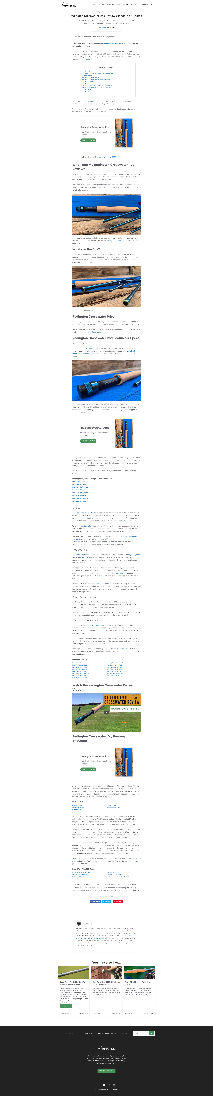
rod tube (85, 257)
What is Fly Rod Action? (80, 874)
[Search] (151, 1033)
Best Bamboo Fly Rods (80, 678)
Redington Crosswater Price (90, 77)
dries (138, 555)
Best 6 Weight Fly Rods (80, 495)
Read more (66, 1006)
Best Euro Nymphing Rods (115, 673)
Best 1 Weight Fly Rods (80, 481)
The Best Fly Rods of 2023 (105, 157)
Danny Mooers (102, 27)
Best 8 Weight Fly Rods (80, 501)
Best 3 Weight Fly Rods (80, 487)
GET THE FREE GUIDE (106, 1071)
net (110, 529)
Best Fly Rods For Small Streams (117, 671)
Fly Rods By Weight (88, 81)
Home (88, 12)
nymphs (132, 555)
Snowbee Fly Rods (78, 807)
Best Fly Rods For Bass (114, 667)
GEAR (118, 4)
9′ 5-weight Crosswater (93, 101)
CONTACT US (89, 1033)
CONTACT (145, 4)
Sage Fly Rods (111, 805)
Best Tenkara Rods (112, 675)
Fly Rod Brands (86, 89)
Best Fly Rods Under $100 (81, 671)
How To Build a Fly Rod (114, 874)
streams (96, 584)
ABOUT (137, 4)
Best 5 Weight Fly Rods (80, 493)
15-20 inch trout (112, 539)
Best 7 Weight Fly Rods (80, 498)
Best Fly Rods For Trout (114, 669)
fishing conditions (114, 241)
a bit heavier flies (129, 521)
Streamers (76, 605)
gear (137, 51)
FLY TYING (101, 4)
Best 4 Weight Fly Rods (80, 490)
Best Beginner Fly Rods (80, 667)
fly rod (90, 59)
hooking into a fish (84, 526)
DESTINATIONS (127, 4)
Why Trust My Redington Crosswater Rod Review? (97, 73)
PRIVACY (100, 1033)
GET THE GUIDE (69, 1033)
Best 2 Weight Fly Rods (80, 484)
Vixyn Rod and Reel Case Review (117, 877)
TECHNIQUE (110, 4)
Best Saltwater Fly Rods (114, 665)
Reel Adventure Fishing (97, 938)
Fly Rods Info (86, 91)
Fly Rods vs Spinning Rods (81, 872)
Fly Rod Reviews (87, 71)
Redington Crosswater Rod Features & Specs (96, 79)
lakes (110, 584)
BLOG (94, 4)
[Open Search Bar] (151, 4)
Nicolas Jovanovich (65, 1013)
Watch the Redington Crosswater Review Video (97, 85)
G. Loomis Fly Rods (78, 810)
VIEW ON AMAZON (88, 140)
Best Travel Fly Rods (79, 675)
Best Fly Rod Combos (79, 665)
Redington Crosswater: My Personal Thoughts (96, 87)
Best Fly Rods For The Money (116, 663)
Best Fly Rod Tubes (78, 877)
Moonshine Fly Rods (113, 807)
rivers (102, 584)
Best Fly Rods (77, 663)
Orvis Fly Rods (77, 805)
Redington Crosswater (114, 43)
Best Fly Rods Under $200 (81, 673)
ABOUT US (109, 1033)
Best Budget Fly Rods (79, 669)
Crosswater (80, 555)
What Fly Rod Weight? (113, 872)
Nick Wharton (96, 1013)
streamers (84, 557)
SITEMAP (125, 1033)
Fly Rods (93, 12)
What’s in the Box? (88, 75)
